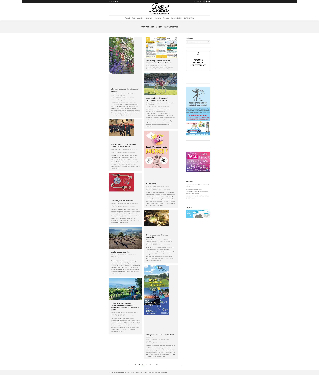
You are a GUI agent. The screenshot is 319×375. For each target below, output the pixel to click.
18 (135, 364)
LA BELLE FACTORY (153, 372)
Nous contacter (197, 1)
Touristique (154, 241)
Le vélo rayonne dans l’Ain (120, 252)
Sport (167, 103)
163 (157, 364)
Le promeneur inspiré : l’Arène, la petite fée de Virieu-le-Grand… (197, 186)
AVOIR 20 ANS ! (151, 184)
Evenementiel (119, 93)
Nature (168, 239)
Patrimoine (163, 65)
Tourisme (113, 95)
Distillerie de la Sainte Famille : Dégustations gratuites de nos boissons (197, 192)
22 (150, 364)
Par (112, 97)
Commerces (154, 186)
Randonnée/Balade (127, 93)
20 (142, 364)
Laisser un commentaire (128, 97)
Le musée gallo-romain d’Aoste (122, 201)
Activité (112, 149)
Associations (154, 239)
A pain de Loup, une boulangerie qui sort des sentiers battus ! (197, 197)
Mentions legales (162, 372)
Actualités (113, 93)
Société (157, 67)
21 (146, 364)
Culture (117, 203)
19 (139, 364)
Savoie (133, 93)
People (123, 149)
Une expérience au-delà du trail (194, 189)
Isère (159, 65)
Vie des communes (120, 95)
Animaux (153, 103)
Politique (127, 149)
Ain (116, 254)
